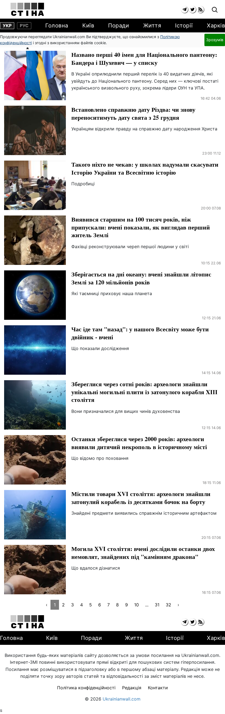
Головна (56, 25)
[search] (215, 10)
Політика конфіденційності (86, 687)
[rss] (200, 9)
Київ (88, 25)
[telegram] (184, 9)
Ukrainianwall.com (121, 699)
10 (136, 604)
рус (24, 25)
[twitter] (192, 9)
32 (168, 604)
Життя (152, 25)
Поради (118, 25)
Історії (184, 25)
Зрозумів (214, 39)
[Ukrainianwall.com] (27, 9)
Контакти (158, 687)
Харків (216, 25)
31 (157, 604)
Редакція (131, 687)
